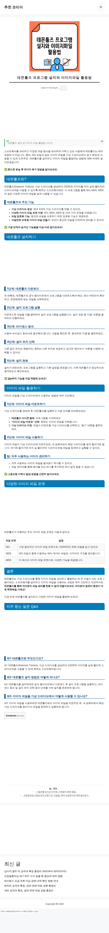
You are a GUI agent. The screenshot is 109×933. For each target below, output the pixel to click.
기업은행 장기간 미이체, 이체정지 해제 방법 (56, 792)
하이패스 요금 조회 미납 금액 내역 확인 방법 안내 (31, 880)
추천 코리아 (13, 7)
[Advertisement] (54, 116)
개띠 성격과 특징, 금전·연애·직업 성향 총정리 (28, 890)
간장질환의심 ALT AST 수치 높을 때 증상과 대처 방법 (33, 876)
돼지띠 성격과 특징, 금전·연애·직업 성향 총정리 (30, 885)
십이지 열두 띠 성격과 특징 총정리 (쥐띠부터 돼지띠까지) (35, 871)
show (20, 715)
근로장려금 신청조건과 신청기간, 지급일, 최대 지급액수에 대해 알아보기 (56, 795)
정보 (55, 788)
